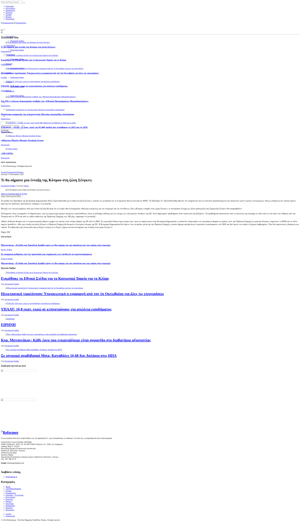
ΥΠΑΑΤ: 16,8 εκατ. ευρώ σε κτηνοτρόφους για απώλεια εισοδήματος (34, 86)
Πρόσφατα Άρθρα (17, 41)
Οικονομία (10, 6)
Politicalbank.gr (11, 477)
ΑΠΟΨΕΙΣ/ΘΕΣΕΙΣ (13, 489)
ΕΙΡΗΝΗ (8, 324)
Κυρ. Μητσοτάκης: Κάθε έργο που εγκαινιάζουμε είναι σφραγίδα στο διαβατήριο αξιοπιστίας (76, 340)
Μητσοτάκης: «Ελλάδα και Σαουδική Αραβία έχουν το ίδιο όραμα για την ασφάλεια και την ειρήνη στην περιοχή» (56, 245)
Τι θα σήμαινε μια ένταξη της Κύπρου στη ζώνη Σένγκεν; (28, 47)
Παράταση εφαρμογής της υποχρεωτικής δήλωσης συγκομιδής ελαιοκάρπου (37, 114)
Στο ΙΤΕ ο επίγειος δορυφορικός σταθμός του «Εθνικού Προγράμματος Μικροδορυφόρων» (45, 101)
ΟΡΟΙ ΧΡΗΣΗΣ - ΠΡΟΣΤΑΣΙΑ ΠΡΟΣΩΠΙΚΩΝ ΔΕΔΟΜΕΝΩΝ (25, 467)
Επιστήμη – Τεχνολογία (14, 495)
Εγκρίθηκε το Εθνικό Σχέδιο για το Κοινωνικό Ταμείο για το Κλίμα (33, 60)
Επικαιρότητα (6, 51)
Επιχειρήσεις (10, 8)
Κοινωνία (9, 499)
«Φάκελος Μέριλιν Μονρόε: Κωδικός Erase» (22, 140)
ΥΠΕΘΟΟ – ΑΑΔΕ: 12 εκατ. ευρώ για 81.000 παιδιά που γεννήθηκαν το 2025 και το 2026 (44, 127)
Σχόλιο (26, 186)
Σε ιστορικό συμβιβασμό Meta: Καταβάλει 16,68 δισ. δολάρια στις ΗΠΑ (59, 355)
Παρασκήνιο (10, 10)
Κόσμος (9, 17)
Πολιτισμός (10, 19)
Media (8, 487)
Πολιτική (9, 13)
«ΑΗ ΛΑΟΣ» (7, 153)
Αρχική (3, 172)
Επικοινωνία (10, 516)
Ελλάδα (8, 15)
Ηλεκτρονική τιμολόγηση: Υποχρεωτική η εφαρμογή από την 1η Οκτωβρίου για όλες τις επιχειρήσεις (50, 73)
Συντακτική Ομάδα (8, 186)
